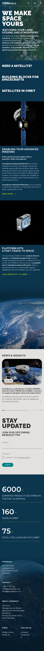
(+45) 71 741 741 (8, 584)
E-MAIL (6, 440)
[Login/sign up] (35, 3)
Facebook (25, 632)
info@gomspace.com (11, 586)
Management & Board (11, 606)
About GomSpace (10, 599)
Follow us (26, 625)
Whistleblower (8, 615)
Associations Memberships (13, 608)
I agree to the (18, 455)
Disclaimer (6, 611)
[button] (28, 3)
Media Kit (6, 632)
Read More (7, 191)
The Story (6, 603)
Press (5, 625)
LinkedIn (24, 630)
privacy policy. (24, 455)
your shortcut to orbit (15, 272)
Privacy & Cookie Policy (12, 613)
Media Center (8, 630)
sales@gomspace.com (11, 589)
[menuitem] (13, 603)
